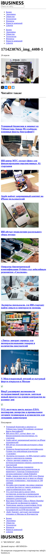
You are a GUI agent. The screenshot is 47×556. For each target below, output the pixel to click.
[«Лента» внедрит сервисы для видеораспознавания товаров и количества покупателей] (20, 336)
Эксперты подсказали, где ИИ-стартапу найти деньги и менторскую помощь (22, 306)
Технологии (11, 19)
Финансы (10, 21)
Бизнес (9, 12)
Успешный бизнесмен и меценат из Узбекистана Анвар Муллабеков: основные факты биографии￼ (20, 129)
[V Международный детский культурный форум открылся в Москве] (20, 374)
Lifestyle (9, 25)
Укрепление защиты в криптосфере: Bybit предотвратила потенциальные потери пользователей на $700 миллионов (24, 507)
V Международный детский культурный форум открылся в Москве (23, 380)
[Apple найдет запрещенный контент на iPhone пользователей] (20, 191)
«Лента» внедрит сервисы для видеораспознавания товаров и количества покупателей (18, 343)
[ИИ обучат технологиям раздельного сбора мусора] (20, 227)
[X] (2, 87)
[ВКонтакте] (6, 87)
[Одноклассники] (9, 87)
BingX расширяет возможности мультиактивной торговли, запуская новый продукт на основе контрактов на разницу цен (23, 395)
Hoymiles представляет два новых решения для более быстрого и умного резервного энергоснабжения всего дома (24, 487)
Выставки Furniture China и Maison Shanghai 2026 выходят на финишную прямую (24, 502)
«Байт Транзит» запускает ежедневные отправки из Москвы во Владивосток (22, 513)
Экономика (11, 14)
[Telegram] (13, 87)
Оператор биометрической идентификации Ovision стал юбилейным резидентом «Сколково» (23, 269)
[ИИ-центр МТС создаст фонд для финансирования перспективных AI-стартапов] (20, 156)
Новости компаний (14, 23)
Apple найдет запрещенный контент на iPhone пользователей (22, 197)
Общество (10, 16)
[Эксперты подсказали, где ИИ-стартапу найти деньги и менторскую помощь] (20, 300)
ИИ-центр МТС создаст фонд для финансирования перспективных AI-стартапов (21, 163)
